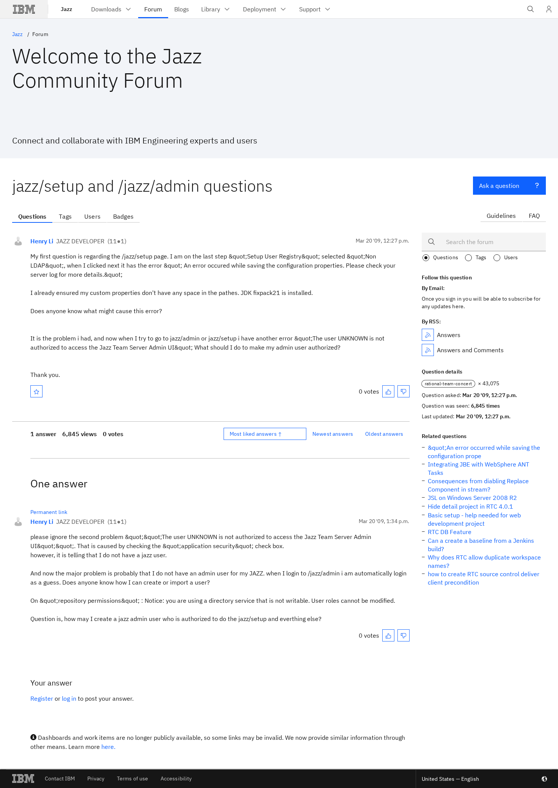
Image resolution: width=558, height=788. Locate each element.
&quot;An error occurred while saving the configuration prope (484, 452)
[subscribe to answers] (428, 335)
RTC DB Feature (449, 532)
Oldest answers (384, 433)
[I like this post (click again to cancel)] (388, 391)
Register (41, 698)
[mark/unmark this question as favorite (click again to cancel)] (36, 391)
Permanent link (48, 512)
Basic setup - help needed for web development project (474, 519)
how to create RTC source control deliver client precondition (483, 578)
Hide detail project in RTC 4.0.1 (470, 506)
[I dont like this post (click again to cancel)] (403, 391)
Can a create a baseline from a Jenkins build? (481, 545)
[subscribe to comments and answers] (428, 350)
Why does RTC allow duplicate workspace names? (484, 561)
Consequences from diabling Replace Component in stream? (478, 485)
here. (108, 746)
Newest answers (332, 433)
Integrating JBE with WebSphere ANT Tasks (478, 468)
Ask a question (499, 185)
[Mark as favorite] (36, 391)
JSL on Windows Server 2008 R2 (472, 497)
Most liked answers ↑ (256, 433)
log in (69, 698)
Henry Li (41, 241)
